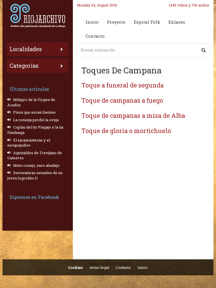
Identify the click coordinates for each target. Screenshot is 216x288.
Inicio (92, 22)
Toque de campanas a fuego (122, 100)
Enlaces (176, 22)
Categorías (24, 65)
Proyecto (116, 22)
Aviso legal (99, 267)
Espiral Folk (147, 22)
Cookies (75, 267)
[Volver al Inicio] (38, 15)
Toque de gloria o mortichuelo (126, 131)
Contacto (95, 36)
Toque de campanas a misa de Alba (133, 115)
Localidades (26, 49)
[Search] (203, 50)
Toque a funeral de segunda (122, 85)
